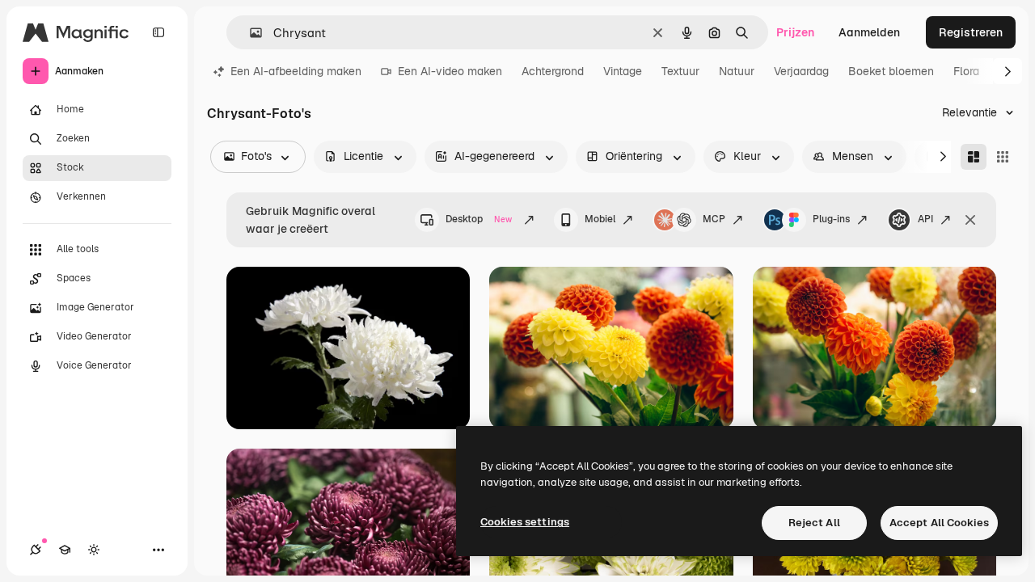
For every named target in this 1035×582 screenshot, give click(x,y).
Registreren (971, 32)
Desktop (479, 219)
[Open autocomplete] (249, 33)
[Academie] (65, 550)
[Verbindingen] (36, 550)
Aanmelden (869, 32)
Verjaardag (801, 71)
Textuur (680, 71)
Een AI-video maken (450, 71)
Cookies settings (524, 522)
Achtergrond (553, 71)
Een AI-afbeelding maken (295, 71)
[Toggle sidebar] (158, 32)
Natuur (736, 71)
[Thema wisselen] (94, 550)
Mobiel (600, 219)
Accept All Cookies (939, 522)
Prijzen (795, 32)
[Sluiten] (970, 219)
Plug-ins (831, 219)
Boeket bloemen (891, 71)
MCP (714, 219)
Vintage (622, 71)
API (925, 219)
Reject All (814, 522)
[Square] (1003, 157)
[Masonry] (973, 157)
